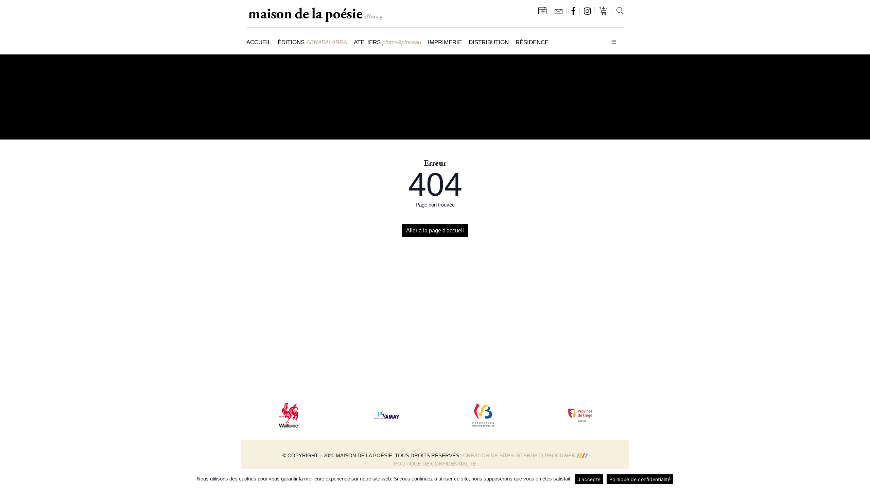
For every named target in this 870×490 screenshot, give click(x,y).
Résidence (532, 42)
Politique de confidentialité (435, 464)
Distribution (489, 42)
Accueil (258, 42)
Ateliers (387, 42)
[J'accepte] (861, 479)
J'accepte (589, 479)
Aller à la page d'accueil (435, 230)
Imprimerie (445, 42)
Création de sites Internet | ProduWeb (519, 455)
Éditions (312, 42)
